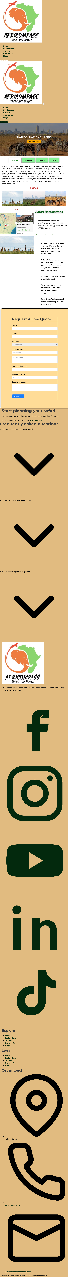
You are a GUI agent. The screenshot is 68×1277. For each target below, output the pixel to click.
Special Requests (19, 382)
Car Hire (8, 1040)
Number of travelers (20, 366)
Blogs (7, 1045)
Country (15, 341)
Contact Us (10, 1043)
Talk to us (4, 60)
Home (7, 1035)
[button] (3, 199)
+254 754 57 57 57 (12, 1205)
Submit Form (18, 396)
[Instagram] (35, 826)
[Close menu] (43, 104)
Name (14, 325)
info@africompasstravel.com (18, 1271)
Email (14, 333)
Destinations (10, 1038)
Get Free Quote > (34, 141)
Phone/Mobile (17, 349)
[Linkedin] (35, 960)
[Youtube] (35, 893)
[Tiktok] (35, 1027)
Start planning (36, 420)
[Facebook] (35, 759)
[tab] (15, 160)
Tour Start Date (18, 374)
